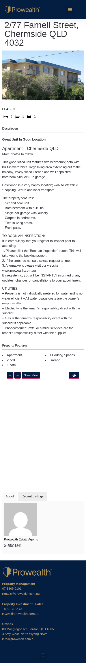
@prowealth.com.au (20, 614)
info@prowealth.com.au (18, 639)
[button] (70, 9)
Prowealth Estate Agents (21, 539)
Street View (31, 375)
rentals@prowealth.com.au (21, 593)
